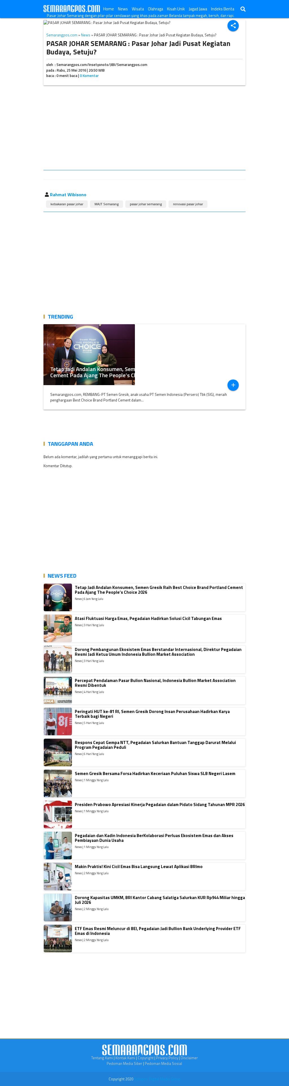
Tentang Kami (102, 1058)
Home (108, 9)
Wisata (138, 9)
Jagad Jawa (198, 9)
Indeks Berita (222, 9)
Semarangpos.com (61, 35)
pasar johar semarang (146, 204)
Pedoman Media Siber (124, 1063)
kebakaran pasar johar (67, 204)
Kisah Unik (176, 9)
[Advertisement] (144, 128)
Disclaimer (189, 1058)
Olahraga (155, 9)
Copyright (146, 1058)
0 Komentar (89, 75)
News (123, 9)
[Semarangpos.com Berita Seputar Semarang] (71, 9)
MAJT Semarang (107, 204)
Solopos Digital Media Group (157, 1079)
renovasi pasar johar (188, 204)
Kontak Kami (125, 1058)
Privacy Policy (167, 1058)
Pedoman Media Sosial (163, 1063)
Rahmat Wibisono (68, 194)
